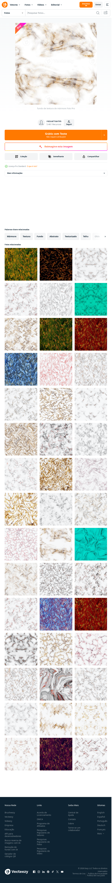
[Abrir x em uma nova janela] (57, 871)
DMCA (39, 819)
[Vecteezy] (5, 5)
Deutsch (99, 825)
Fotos (27, 4)
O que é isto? (32, 166)
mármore (11, 236)
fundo (40, 236)
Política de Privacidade (95, 873)
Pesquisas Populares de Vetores (42, 832)
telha (85, 236)
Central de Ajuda (72, 813)
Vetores (14, 4)
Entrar (98, 4)
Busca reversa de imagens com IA (13, 841)
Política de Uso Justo (94, 875)
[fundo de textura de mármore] (21, 264)
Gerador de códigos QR (10, 855)
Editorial (55, 4)
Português (100, 821)
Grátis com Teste (56, 135)
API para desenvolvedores (13, 835)
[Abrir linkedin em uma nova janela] (43, 871)
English (98, 812)
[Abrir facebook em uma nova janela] (34, 871)
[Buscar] (98, 13)
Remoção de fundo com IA (11, 848)
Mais (97, 833)
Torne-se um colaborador (73, 829)
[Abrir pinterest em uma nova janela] (48, 871)
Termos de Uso (76, 873)
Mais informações (14, 173)
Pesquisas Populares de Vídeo (42, 851)
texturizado (71, 236)
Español (99, 816)
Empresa (9, 825)
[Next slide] (100, 236)
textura (26, 236)
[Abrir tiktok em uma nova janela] (53, 871)
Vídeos (40, 4)
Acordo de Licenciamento (43, 813)
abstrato (54, 236)
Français (99, 829)
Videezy (8, 821)
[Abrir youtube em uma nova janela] (62, 871)
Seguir (69, 124)
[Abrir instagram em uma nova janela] (39, 871)
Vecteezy (9, 816)
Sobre (70, 823)
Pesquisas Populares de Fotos (42, 842)
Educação (9, 829)
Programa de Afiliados (42, 824)
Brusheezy (10, 812)
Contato (71, 819)
